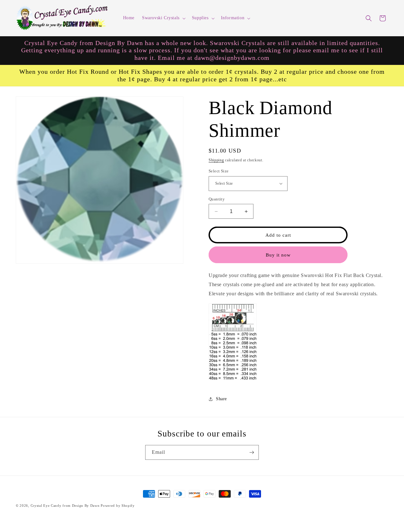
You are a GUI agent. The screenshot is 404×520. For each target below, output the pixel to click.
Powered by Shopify (118, 505)
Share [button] (221, 398)
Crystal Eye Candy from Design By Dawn (65, 505)
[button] (163, 18)
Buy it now (278, 254)
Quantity (217, 199)
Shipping (216, 160)
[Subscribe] (251, 452)
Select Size (219, 171)
